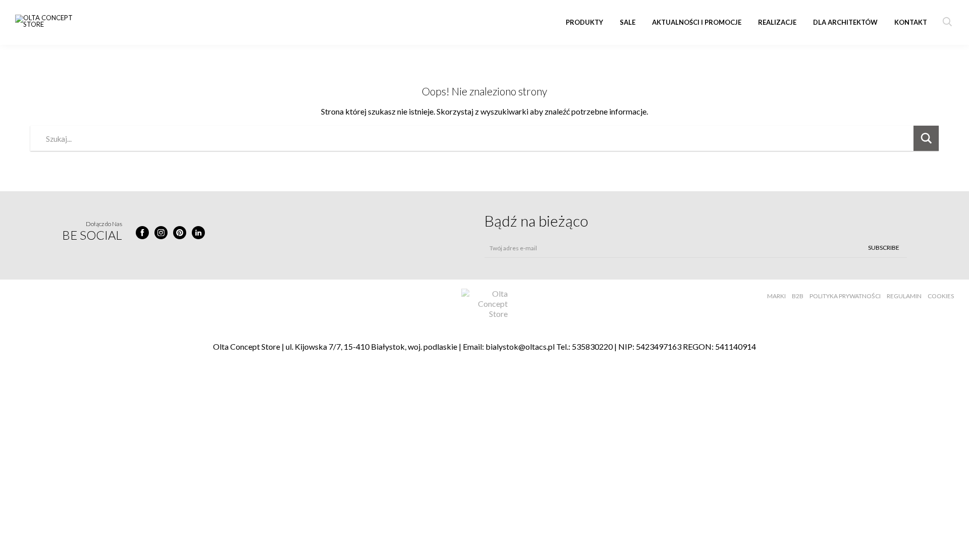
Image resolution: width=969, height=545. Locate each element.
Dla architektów (845, 22)
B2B (797, 296)
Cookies (941, 296)
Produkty (584, 22)
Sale (627, 22)
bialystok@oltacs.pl (520, 346)
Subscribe (883, 247)
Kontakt (910, 22)
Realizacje (777, 22)
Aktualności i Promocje (696, 22)
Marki (776, 296)
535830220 (592, 346)
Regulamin (904, 296)
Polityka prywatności (845, 296)
